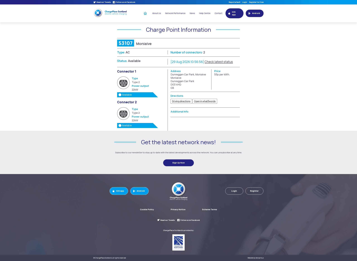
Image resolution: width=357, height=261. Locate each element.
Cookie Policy (147, 209)
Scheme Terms (209, 209)
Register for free (256, 2)
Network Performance (175, 13)
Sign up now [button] (178, 162)
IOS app (120, 191)
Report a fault (234, 2)
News (192, 13)
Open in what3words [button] (205, 101)
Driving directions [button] (181, 101)
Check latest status (219, 62)
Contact (218, 13)
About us (156, 13)
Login (244, 2)
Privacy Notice (178, 209)
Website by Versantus (256, 258)
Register (254, 191)
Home (145, 13)
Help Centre (204, 13)
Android (141, 191)
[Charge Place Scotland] (110, 12)
